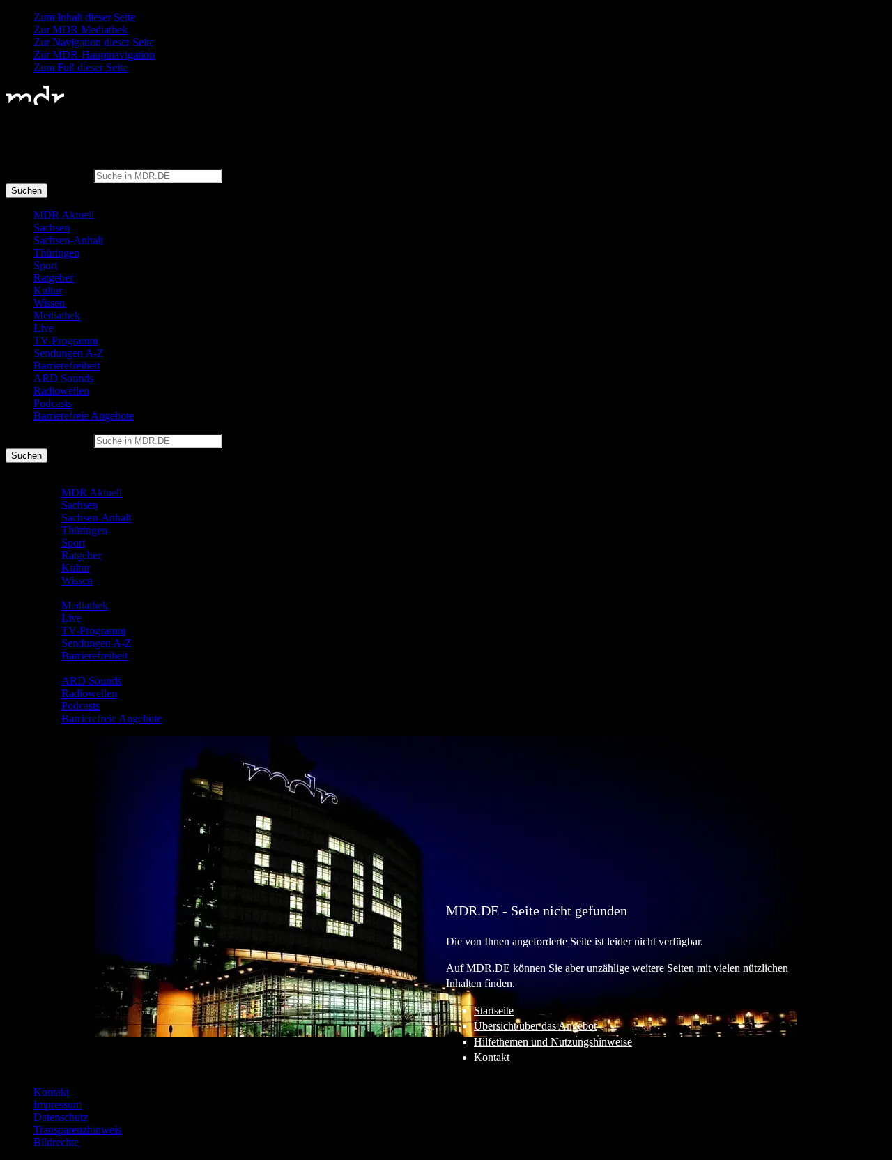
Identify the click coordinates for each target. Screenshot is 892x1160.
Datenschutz (60, 1117)
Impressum (57, 1105)
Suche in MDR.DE (48, 175)
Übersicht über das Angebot (535, 1026)
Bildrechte (56, 1142)
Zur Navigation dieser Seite (93, 42)
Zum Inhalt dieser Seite (84, 17)
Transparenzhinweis (77, 1130)
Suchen (26, 190)
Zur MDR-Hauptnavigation (94, 55)
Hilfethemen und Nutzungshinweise (553, 1042)
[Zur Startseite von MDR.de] (35, 102)
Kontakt (491, 1057)
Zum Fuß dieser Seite (80, 67)
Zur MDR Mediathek (80, 30)
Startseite (494, 1010)
